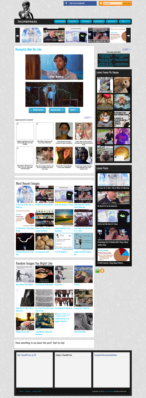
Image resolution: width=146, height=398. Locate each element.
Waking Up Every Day (22, 331)
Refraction (58, 284)
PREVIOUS (38, 109)
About (21, 391)
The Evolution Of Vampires (63, 308)
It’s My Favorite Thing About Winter (110, 262)
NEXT (73, 109)
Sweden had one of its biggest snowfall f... (62, 319)
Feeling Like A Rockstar (82, 308)
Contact (27, 391)
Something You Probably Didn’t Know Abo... (82, 205)
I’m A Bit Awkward (61, 252)
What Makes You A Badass (24, 284)
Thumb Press (109, 391)
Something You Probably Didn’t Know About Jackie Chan (113, 243)
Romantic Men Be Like (28, 49)
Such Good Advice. (80, 331)
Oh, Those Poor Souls (42, 252)
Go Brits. (77, 284)
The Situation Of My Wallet (44, 284)
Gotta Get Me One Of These (64, 204)
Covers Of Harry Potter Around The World (43, 229)
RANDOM (56, 109)
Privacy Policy (36, 391)
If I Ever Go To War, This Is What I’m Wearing (113, 187)
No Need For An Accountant (44, 204)
